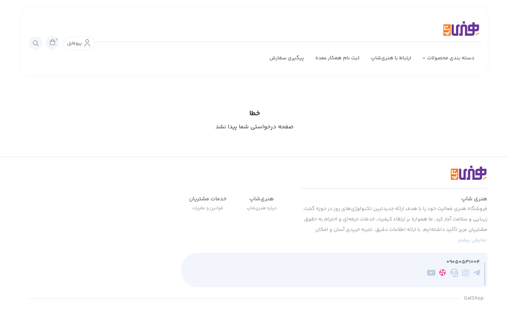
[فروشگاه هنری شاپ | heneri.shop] (393, 177)
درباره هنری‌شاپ (262, 208)
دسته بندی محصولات (450, 58)
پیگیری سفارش (286, 58)
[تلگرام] (477, 274)
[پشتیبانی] (454, 274)
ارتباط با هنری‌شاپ (391, 58)
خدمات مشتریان (208, 199)
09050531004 (463, 262)
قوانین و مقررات (207, 208)
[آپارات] (442, 274)
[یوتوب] (431, 274)
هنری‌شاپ (261, 199)
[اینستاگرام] (466, 274)
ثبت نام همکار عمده (337, 58)
